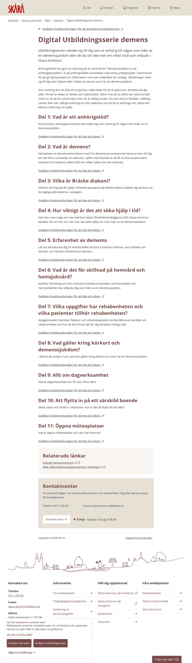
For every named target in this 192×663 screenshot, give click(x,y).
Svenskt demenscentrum (61, 463)
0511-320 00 (15, 595)
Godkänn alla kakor (19, 643)
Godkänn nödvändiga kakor (50, 643)
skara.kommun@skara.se (24, 606)
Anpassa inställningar (20, 652)
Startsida (13, 20)
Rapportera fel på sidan (139, 538)
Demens (58, 20)
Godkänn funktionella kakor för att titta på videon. (71, 136)
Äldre (48, 20)
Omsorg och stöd (31, 20)
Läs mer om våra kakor (20, 634)
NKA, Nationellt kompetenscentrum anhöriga (74, 467)
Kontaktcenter (54, 519)
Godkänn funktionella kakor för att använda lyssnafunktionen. (79, 29)
